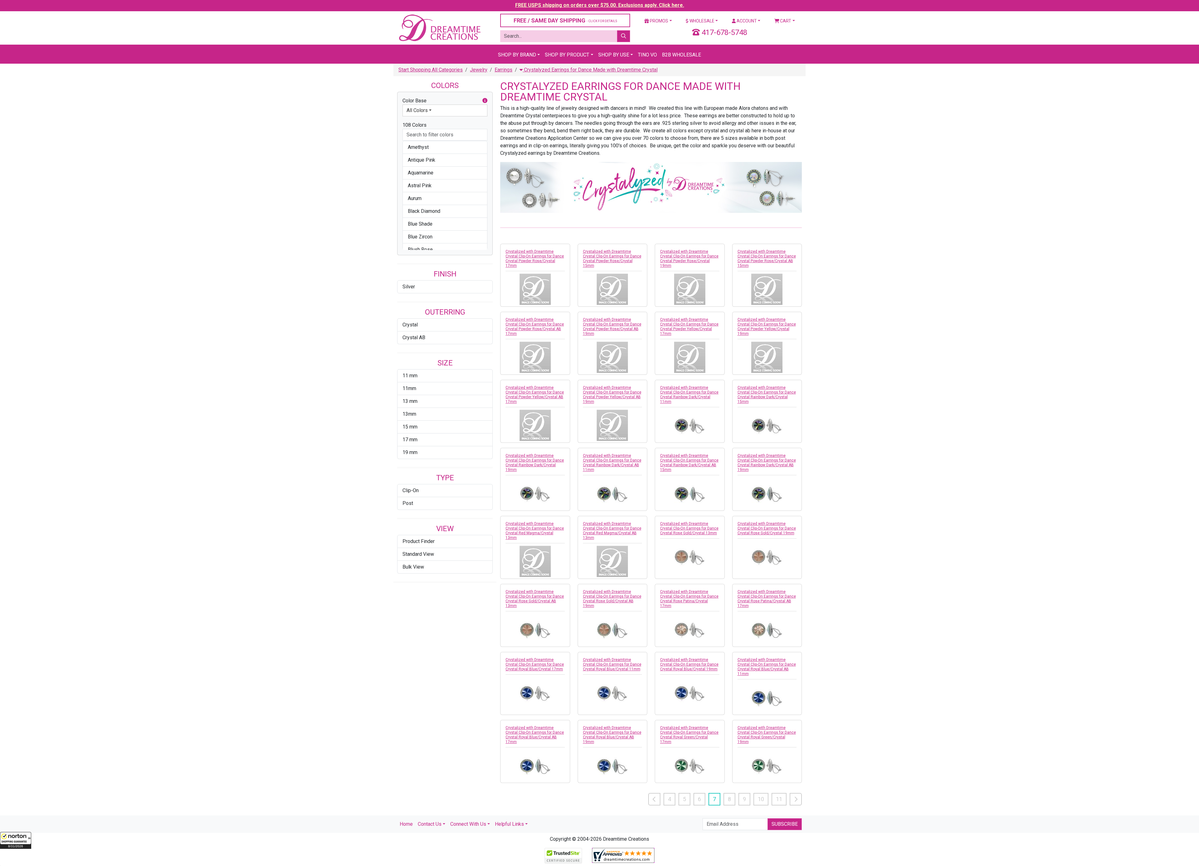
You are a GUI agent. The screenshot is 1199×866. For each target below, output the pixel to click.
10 (761, 799)
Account (746, 20)
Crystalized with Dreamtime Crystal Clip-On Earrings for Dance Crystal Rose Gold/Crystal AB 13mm (535, 599)
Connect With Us (468, 824)
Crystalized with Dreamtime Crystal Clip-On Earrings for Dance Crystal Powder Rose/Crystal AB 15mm (767, 258)
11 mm (409, 376)
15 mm (409, 427)
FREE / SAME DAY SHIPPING (565, 20)
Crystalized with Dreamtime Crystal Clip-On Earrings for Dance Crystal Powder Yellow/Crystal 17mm (689, 326)
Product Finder (418, 541)
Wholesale (701, 20)
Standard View (418, 554)
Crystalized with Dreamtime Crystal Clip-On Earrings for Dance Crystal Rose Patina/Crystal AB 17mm (767, 599)
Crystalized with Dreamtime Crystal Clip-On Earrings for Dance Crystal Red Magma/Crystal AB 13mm (612, 530)
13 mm (409, 401)
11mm (409, 388)
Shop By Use (613, 55)
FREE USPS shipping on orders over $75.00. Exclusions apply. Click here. (599, 5)
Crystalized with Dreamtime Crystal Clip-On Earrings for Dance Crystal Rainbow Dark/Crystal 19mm (535, 462)
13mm (409, 414)
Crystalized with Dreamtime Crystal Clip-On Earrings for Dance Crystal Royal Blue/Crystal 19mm (689, 664)
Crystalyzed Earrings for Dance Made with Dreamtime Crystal (590, 70)
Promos (658, 20)
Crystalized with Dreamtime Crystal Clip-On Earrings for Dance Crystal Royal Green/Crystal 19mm (767, 735)
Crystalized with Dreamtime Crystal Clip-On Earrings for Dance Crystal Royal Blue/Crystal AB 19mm (612, 735)
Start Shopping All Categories (430, 70)
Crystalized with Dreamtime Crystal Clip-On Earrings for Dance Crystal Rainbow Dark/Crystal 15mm (767, 394)
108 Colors (414, 125)
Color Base (414, 101)
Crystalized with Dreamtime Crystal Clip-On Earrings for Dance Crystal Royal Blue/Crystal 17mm (535, 664)
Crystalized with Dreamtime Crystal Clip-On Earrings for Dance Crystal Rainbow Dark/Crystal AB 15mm (689, 462)
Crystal (410, 325)
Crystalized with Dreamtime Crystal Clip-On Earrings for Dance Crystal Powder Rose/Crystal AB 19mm (612, 326)
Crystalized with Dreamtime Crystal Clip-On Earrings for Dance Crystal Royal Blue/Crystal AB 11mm (767, 667)
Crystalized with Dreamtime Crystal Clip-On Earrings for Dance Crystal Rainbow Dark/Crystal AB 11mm (612, 462)
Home (406, 824)
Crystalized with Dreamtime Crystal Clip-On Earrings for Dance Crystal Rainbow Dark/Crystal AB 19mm (767, 462)
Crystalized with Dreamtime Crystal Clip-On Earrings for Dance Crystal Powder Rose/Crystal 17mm (535, 258)
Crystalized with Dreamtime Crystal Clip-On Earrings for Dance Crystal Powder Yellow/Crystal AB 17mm (535, 394)
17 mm (409, 440)
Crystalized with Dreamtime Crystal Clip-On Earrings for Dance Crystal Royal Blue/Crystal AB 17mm (535, 735)
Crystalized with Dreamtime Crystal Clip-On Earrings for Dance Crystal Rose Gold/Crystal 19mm (767, 528)
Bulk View (413, 567)
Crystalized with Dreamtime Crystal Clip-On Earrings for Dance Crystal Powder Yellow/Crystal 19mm (767, 326)
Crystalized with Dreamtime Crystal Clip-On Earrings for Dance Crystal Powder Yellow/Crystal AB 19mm (612, 394)
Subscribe (785, 824)
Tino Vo (647, 55)
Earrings (503, 70)
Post (407, 503)
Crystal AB (413, 337)
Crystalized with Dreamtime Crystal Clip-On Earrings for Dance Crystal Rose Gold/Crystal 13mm (689, 528)
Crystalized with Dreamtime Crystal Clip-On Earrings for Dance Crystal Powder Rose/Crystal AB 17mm (535, 326)
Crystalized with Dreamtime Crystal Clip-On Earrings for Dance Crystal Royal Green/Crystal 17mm (689, 735)
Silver (408, 287)
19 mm (409, 452)
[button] (15, 840)
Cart (785, 20)
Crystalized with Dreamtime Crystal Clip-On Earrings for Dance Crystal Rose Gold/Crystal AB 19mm (612, 599)
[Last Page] (796, 799)
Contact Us (430, 824)
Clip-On (410, 490)
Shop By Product (567, 55)
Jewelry (478, 70)
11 (779, 799)
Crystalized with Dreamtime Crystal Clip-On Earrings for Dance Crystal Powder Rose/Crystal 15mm (612, 258)
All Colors (417, 110)
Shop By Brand (517, 55)
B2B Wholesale (681, 55)
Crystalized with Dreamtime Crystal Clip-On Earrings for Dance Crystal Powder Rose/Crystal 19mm (689, 258)
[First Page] (654, 799)
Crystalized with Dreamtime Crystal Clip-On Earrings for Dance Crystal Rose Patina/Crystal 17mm (689, 599)
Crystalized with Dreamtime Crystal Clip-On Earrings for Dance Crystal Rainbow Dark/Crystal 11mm (689, 394)
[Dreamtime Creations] (439, 28)
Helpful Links (509, 824)
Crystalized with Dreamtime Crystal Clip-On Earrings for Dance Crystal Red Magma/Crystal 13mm (535, 530)
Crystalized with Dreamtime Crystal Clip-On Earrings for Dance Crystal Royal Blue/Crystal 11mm (612, 664)
